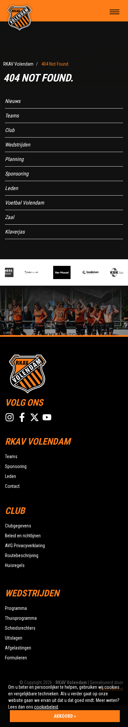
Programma (16, 608)
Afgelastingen (18, 647)
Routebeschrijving (21, 555)
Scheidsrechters (20, 628)
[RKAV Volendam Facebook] (22, 417)
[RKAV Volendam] (19, 17)
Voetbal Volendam (24, 203)
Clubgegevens (18, 525)
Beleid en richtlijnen (23, 535)
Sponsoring (17, 174)
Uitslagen (13, 638)
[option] (34, 272)
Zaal (9, 217)
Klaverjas (15, 232)
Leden (11, 188)
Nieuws (12, 101)
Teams (12, 115)
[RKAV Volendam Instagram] (9, 417)
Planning (14, 159)
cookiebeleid (46, 707)
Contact (12, 486)
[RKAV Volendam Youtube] (47, 417)
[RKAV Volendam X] (34, 417)
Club (9, 130)
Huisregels (15, 565)
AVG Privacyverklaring (25, 545)
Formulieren (16, 657)
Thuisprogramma (21, 618)
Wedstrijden (17, 145)
